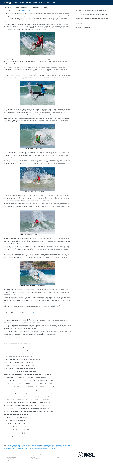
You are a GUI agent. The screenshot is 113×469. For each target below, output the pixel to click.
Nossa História (9, 455)
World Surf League (16, 448)
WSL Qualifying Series (40, 448)
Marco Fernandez (23, 446)
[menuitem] (16, 2)
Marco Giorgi (31, 446)
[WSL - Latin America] (8, 2)
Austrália (17, 445)
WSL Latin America (29, 448)
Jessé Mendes (58, 445)
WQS (23, 448)
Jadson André (50, 445)
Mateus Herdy (38, 446)
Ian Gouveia (44, 445)
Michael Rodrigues (47, 446)
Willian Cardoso (8, 448)
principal (28, 10)
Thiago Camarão (65, 446)
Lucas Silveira (66, 445)
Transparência (9, 460)
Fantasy (57, 455)
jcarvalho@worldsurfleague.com (37, 312)
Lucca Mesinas (7, 446)
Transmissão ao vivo (10, 458)
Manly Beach (15, 446)
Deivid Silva (33, 445)
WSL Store (58, 457)
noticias (24, 10)
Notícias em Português (35, 458)
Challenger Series (24, 445)
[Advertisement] (85, 39)
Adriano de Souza (10, 445)
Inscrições (33, 457)
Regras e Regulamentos (11, 457)
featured (38, 445)
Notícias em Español (35, 460)
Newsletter (33, 455)
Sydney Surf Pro (56, 446)
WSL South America (51, 448)
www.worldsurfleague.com (51, 305)
